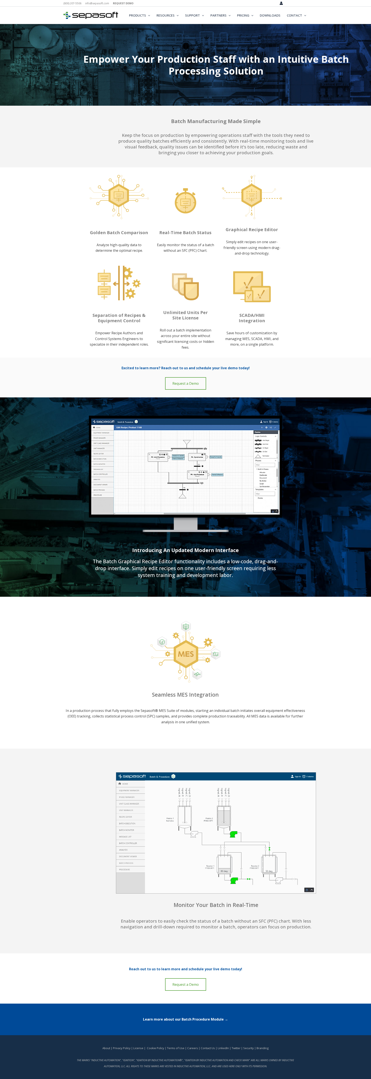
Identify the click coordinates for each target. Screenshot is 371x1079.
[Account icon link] (281, 3)
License (138, 1048)
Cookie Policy (155, 1048)
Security (248, 1048)
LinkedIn (223, 1048)
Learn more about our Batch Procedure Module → (185, 1019)
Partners (218, 15)
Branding (263, 1048)
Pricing (243, 15)
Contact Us (208, 1048)
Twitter (236, 1048)
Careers (192, 1048)
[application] (148, 15)
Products (137, 15)
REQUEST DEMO (123, 3)
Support (192, 15)
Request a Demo (185, 383)
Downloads (270, 15)
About (106, 1048)
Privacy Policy (122, 1048)
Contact (294, 15)
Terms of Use (175, 1048)
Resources (166, 15)
